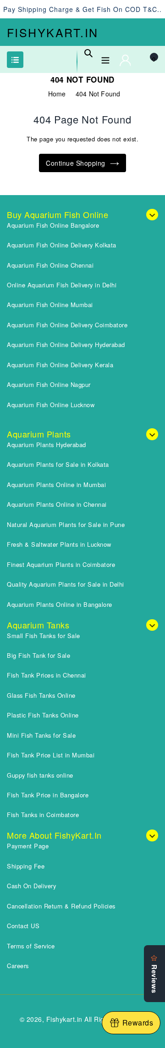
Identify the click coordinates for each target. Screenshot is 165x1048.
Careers (18, 965)
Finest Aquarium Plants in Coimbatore (61, 564)
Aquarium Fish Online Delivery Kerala (60, 364)
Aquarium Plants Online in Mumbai (56, 484)
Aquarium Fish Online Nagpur (49, 384)
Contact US (23, 925)
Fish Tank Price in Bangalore (47, 794)
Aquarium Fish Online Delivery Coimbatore (67, 324)
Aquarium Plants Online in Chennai (57, 504)
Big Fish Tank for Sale (38, 655)
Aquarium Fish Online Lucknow (50, 404)
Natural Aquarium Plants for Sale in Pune (66, 524)
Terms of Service (31, 946)
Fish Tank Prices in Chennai (46, 675)
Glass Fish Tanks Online (41, 695)
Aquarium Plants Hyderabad (46, 444)
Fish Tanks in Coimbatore (43, 814)
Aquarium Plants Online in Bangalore (59, 604)
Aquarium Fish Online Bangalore (53, 225)
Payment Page (28, 845)
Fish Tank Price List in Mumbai (50, 755)
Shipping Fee (25, 866)
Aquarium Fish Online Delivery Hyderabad (66, 344)
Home (57, 93)
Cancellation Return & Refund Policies (61, 906)
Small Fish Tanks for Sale (43, 635)
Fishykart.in (53, 32)
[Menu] (105, 59)
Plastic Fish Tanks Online (43, 715)
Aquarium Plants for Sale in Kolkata (58, 464)
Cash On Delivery (31, 885)
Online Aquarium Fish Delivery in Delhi (61, 284)
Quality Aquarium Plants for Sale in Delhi (65, 584)
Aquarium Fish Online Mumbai (50, 304)
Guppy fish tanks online (40, 775)
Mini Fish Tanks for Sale (41, 735)
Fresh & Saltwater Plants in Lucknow (59, 544)
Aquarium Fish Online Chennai (50, 265)
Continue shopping (75, 163)
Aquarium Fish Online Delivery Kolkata (61, 245)
